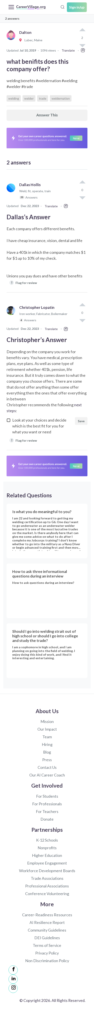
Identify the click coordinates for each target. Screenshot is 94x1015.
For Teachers (47, 811)
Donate (47, 819)
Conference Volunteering (47, 893)
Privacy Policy (47, 953)
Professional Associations (47, 886)
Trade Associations (47, 878)
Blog (47, 752)
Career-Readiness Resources (47, 914)
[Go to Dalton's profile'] (12, 40)
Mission (47, 721)
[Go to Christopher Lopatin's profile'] (12, 315)
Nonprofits (47, 847)
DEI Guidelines (47, 937)
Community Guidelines (47, 930)
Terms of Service (47, 945)
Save (81, 421)
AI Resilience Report (47, 922)
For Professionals (47, 803)
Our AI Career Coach (47, 775)
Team (47, 736)
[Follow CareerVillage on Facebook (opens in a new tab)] (13, 970)
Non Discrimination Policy (47, 960)
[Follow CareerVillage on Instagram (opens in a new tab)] (13, 988)
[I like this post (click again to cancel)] (82, 30)
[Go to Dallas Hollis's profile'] (12, 192)
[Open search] (62, 6)
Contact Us (47, 767)
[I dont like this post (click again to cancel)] (82, 197)
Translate (68, 50)
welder (29, 98)
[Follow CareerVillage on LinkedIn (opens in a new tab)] (13, 979)
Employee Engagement (47, 863)
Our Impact (47, 729)
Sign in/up (77, 7)
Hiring (47, 744)
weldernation (61, 98)
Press (47, 759)
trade (42, 98)
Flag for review (24, 282)
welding (13, 98)
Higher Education (47, 855)
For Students (47, 796)
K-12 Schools (47, 840)
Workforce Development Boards (47, 870)
